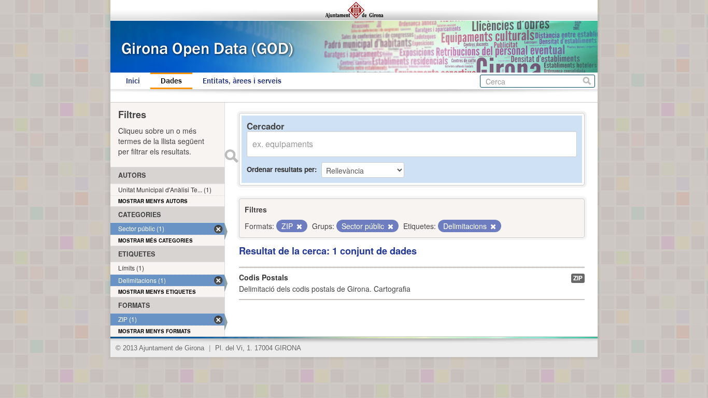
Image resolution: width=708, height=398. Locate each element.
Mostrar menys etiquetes (157, 291)
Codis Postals (263, 277)
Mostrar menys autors (153, 201)
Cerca (587, 81)
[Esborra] (298, 226)
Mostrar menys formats (154, 331)
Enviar (231, 156)
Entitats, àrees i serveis (242, 81)
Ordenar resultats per (281, 169)
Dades (171, 81)
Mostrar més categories (155, 240)
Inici (133, 81)
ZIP (578, 278)
